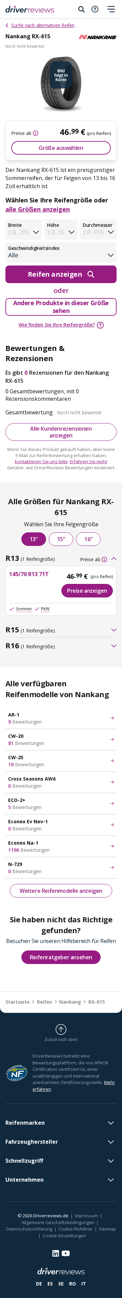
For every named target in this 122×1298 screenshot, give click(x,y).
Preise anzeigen (87, 590)
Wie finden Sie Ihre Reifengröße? (57, 324)
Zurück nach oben (60, 1039)
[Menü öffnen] (111, 9)
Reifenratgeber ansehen (61, 957)
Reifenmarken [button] (25, 1122)
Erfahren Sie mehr (88, 461)
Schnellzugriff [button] (24, 1160)
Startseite (17, 1002)
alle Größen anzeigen (37, 209)
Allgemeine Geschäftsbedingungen (58, 1222)
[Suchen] (81, 9)
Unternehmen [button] (24, 1179)
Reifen (44, 1002)
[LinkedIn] (55, 1253)
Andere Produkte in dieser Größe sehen (61, 307)
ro (72, 1283)
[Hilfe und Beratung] (95, 9)
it (83, 1283)
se (61, 1283)
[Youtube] (66, 1253)
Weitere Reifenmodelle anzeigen (61, 890)
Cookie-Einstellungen (64, 1236)
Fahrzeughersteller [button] (31, 1141)
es (50, 1283)
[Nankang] (98, 37)
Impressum (86, 1216)
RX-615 (96, 1002)
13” (34, 539)
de (39, 1283)
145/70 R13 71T (29, 574)
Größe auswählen (61, 148)
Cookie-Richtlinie (76, 1229)
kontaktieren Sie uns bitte (41, 461)
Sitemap (107, 1229)
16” (88, 539)
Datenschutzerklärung (29, 1229)
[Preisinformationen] (35, 133)
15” (61, 539)
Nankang (70, 1002)
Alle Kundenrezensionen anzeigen (61, 432)
